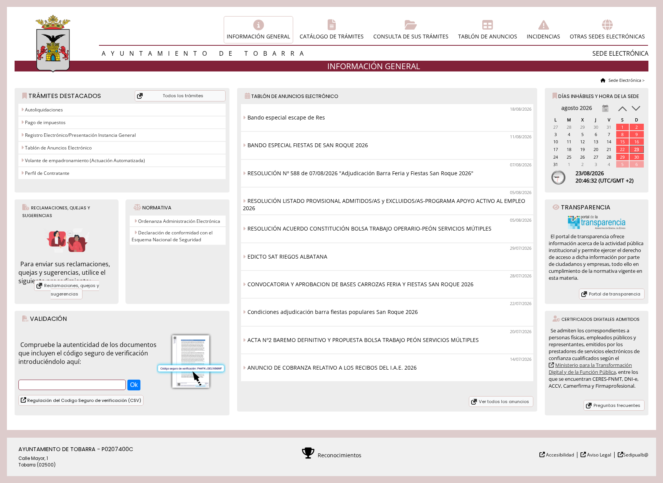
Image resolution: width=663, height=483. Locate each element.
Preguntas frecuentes (617, 405)
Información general (258, 36)
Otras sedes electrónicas (607, 36)
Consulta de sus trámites (411, 36)
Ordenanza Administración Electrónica (179, 221)
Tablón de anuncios (487, 36)
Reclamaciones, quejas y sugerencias (71, 289)
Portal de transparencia (614, 294)
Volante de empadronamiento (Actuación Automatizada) (84, 160)
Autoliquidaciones (43, 109)
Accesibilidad (559, 454)
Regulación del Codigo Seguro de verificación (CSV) (83, 400)
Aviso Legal (598, 454)
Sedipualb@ (635, 454)
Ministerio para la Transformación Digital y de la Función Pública (590, 368)
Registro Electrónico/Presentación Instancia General (80, 135)
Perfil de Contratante (46, 173)
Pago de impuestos (45, 122)
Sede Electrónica (624, 80)
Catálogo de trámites (332, 36)
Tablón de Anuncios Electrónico (58, 147)
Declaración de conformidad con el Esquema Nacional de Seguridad (172, 236)
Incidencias (543, 36)
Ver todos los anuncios (504, 401)
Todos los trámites (183, 96)
